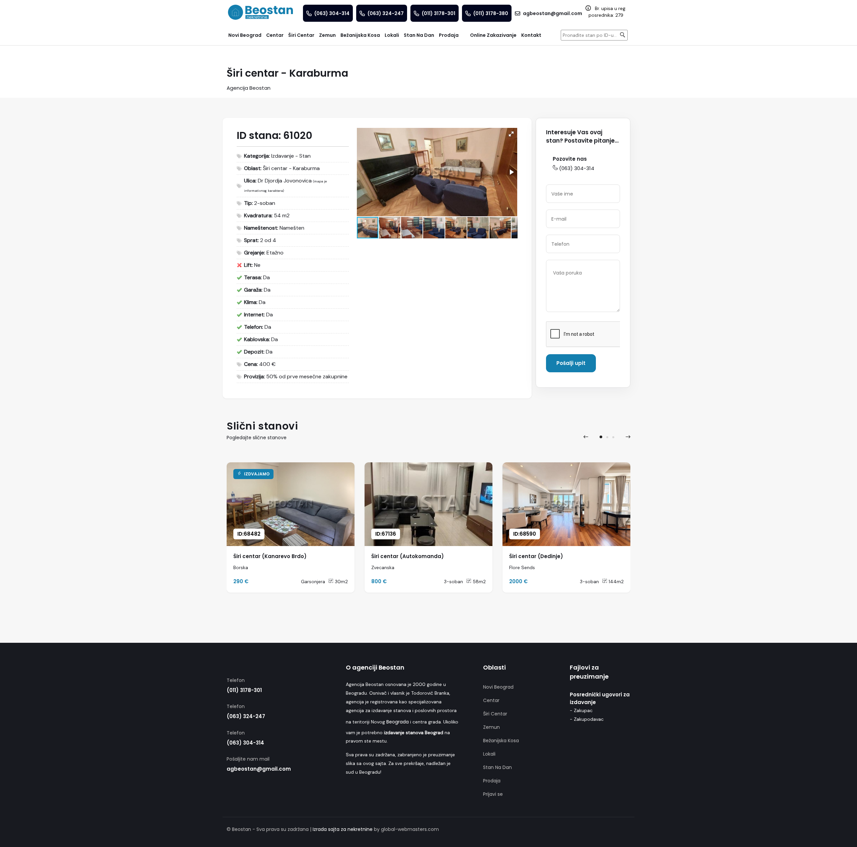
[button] (511, 134)
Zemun (491, 727)
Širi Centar (495, 713)
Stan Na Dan (497, 767)
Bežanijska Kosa (501, 740)
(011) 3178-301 (244, 690)
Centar (491, 700)
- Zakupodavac (587, 719)
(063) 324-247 (246, 716)
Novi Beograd (498, 687)
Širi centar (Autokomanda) (407, 556)
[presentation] (585, 437)
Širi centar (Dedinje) (536, 556)
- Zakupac (581, 710)
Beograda (397, 721)
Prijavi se (493, 794)
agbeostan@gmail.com (259, 768)
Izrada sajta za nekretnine (343, 829)
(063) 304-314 (576, 168)
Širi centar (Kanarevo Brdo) (270, 556)
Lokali (489, 754)
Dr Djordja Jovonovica (285, 180)
